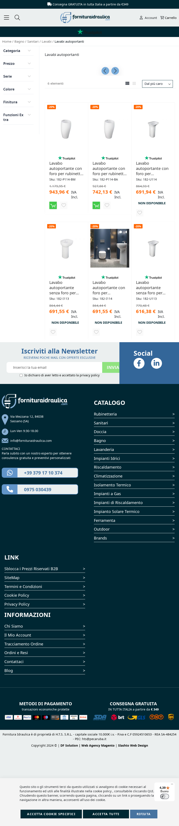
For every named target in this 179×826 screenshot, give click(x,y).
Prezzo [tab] (9, 63)
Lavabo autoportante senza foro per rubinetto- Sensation (149, 287)
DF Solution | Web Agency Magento (87, 745)
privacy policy (90, 375)
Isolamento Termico (112, 485)
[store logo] (89, 17)
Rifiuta (144, 814)
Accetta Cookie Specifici (51, 814)
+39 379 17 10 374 (43, 473)
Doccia (100, 431)
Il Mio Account (17, 635)
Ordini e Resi (16, 652)
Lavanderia (104, 449)
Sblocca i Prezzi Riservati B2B (31, 568)
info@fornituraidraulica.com (31, 441)
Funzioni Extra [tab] (13, 117)
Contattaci (14, 661)
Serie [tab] (7, 76)
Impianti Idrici (107, 458)
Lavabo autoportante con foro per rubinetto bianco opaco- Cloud (66, 168)
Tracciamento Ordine (23, 644)
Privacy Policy (16, 604)
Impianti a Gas (107, 493)
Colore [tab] (8, 89)
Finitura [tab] (10, 102)
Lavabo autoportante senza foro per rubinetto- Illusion (66, 287)
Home (7, 41)
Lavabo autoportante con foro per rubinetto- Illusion (109, 287)
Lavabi (47, 41)
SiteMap (11, 577)
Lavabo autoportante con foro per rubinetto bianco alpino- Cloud (109, 168)
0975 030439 (37, 489)
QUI (150, 791)
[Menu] (172, 785)
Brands (100, 538)
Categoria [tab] (11, 50)
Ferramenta (104, 520)
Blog (8, 670)
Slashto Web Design (133, 745)
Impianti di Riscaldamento (118, 502)
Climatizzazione (108, 476)
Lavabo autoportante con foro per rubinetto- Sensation (152, 168)
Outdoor (102, 529)
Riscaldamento (107, 467)
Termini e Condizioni (23, 586)
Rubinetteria (105, 414)
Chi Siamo (13, 626)
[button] (63, 205)
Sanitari (33, 41)
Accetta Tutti (106, 814)
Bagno (19, 41)
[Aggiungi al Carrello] (53, 205)
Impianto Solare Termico (116, 511)
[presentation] (105, 71)
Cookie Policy (16, 595)
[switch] (164, 796)
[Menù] (6, 17)
